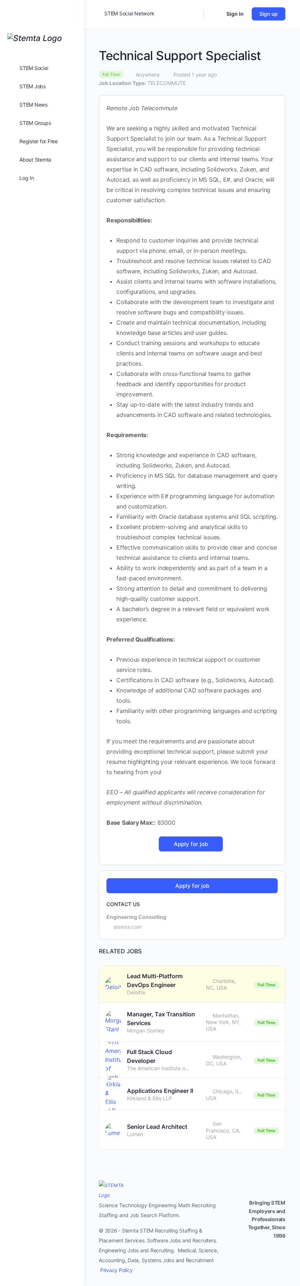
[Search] (193, 14)
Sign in (235, 14)
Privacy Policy (116, 1270)
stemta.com (127, 927)
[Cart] (214, 14)
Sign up (268, 14)
